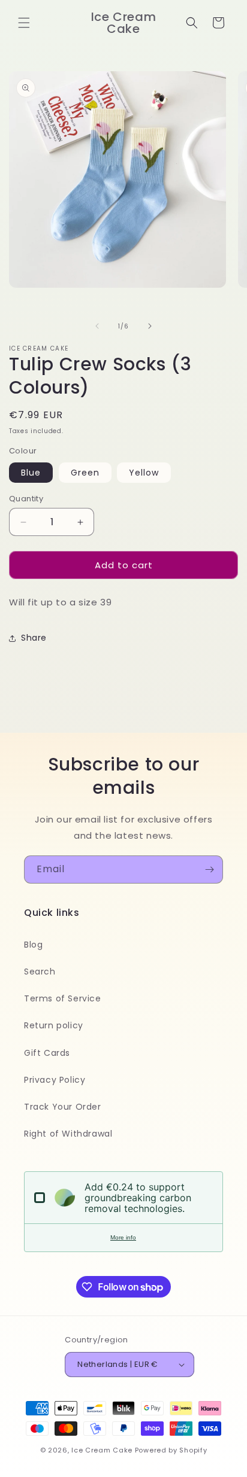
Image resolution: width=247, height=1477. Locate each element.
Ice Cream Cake (101, 1450)
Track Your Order (62, 1107)
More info (123, 1237)
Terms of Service (62, 998)
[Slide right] (150, 326)
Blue (31, 473)
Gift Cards (47, 1053)
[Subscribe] (209, 869)
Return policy (53, 1025)
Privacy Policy (54, 1080)
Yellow (144, 473)
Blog (33, 945)
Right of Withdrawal (68, 1134)
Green (85, 473)
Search (40, 971)
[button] (24, 23)
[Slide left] (97, 326)
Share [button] (34, 638)
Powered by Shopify (171, 1450)
